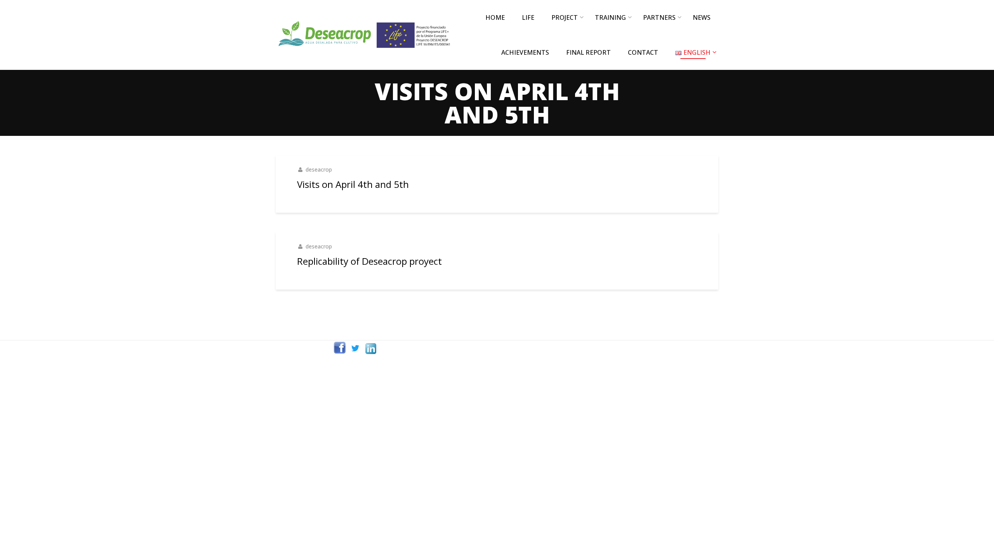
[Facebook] (340, 348)
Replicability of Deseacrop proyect (369, 261)
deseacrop (319, 169)
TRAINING (610, 17)
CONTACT (643, 52)
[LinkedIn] (371, 348)
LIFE (528, 17)
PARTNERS (659, 17)
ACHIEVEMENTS (525, 52)
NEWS (702, 17)
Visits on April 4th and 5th (353, 184)
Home (495, 17)
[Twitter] (355, 348)
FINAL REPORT (588, 52)
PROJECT (564, 17)
